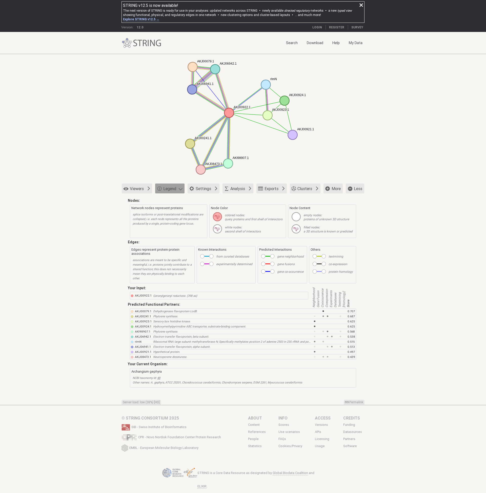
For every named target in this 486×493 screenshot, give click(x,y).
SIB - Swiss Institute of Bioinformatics (159, 427)
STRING (127, 43)
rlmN (138, 341)
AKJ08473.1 (143, 357)
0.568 (351, 331)
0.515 (351, 341)
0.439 (351, 357)
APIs (318, 432)
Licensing (322, 439)
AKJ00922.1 (143, 295)
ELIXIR (202, 486)
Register (336, 27)
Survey (357, 27)
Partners (349, 439)
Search (292, 42)
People (253, 439)
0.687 (351, 316)
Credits (351, 418)
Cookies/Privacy (290, 446)
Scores (283, 425)
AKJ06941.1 (143, 347)
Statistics (255, 446)
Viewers (137, 188)
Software (350, 446)
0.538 (351, 336)
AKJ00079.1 (143, 311)
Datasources (352, 432)
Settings (203, 188)
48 (158, 378)
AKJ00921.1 (143, 352)
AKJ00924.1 (143, 326)
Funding (349, 425)
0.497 (351, 352)
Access (323, 418)
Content (254, 425)
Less (358, 188)
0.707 (351, 311)
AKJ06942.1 (143, 336)
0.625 (351, 321)
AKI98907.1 (142, 331)
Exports (271, 188)
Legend (169, 188)
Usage (320, 446)
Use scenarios (289, 432)
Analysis (237, 188)
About (255, 418)
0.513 (351, 347)
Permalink (356, 402)
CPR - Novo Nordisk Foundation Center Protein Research (179, 437)
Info (283, 418)
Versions (321, 425)
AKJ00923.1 (143, 321)
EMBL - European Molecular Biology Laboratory (163, 447)
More (336, 188)
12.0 (140, 27)
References (257, 432)
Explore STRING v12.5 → (141, 19)
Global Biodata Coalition (290, 473)
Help (336, 42)
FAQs (282, 439)
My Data (355, 42)
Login (317, 27)
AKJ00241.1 (143, 316)
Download (315, 42)
